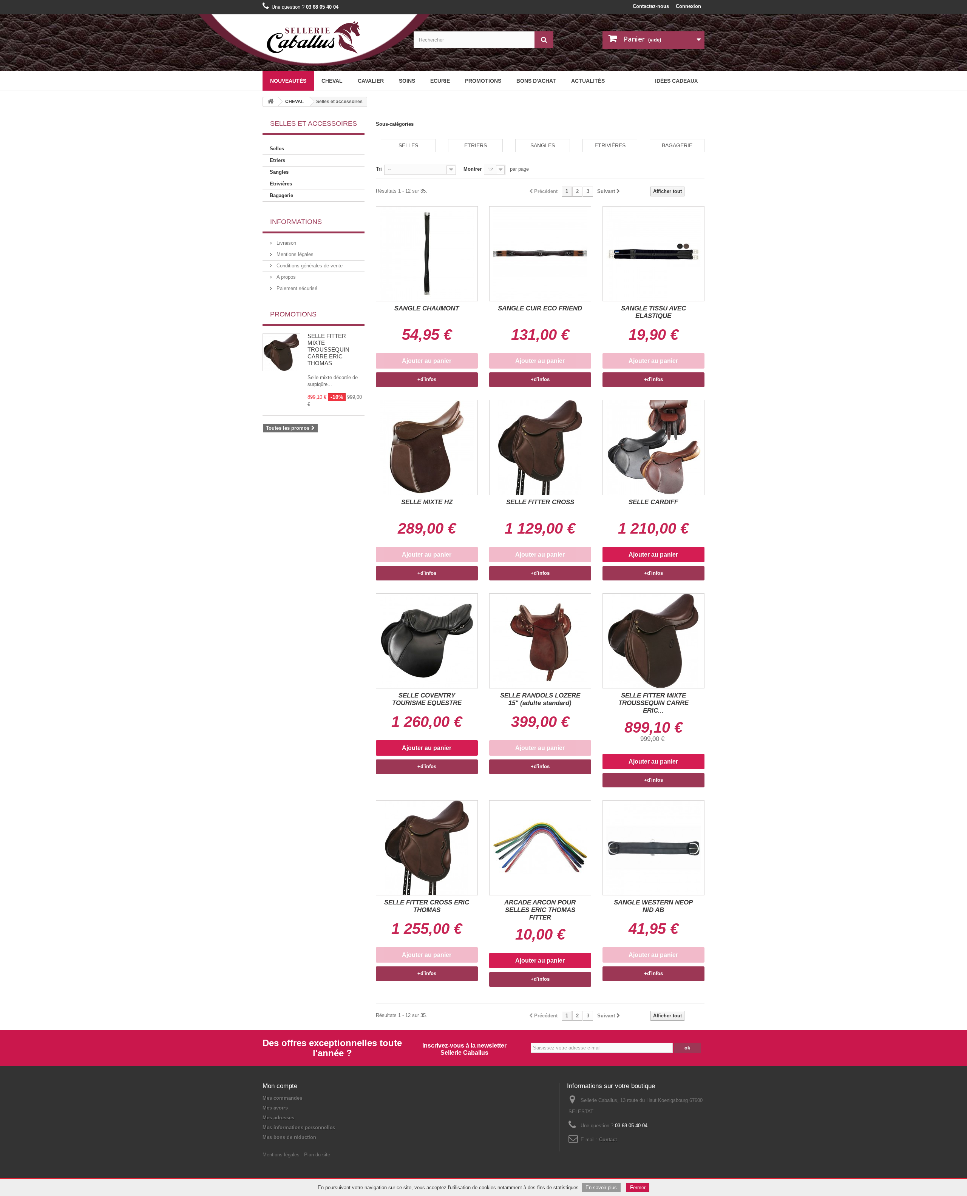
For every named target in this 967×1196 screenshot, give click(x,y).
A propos (285, 277)
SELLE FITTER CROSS (540, 502)
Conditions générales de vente (309, 266)
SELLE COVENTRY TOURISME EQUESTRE (427, 699)
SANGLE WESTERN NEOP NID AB (653, 906)
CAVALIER (371, 81)
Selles (277, 148)
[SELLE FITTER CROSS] (540, 447)
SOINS (407, 81)
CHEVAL (332, 81)
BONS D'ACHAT (536, 81)
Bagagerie (281, 195)
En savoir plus (601, 1187)
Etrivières (281, 184)
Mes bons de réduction (289, 1137)
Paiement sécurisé (296, 288)
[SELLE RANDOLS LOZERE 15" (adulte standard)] (540, 641)
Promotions (483, 81)
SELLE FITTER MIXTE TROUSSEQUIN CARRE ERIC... (653, 703)
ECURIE (440, 81)
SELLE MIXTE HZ (427, 502)
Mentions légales (294, 254)
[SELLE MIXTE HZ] (426, 447)
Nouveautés (288, 81)
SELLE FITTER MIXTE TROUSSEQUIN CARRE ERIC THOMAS (328, 349)
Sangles (279, 172)
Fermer (638, 1187)
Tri (379, 169)
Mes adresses (278, 1117)
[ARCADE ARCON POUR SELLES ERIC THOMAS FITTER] (540, 848)
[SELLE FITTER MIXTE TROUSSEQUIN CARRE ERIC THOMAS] (653, 641)
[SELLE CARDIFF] (653, 447)
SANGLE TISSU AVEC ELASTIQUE (653, 312)
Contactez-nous (651, 6)
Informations (296, 221)
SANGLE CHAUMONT (426, 308)
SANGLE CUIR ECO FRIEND (540, 308)
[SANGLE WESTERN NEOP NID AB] (653, 848)
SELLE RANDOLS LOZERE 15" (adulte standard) (540, 699)
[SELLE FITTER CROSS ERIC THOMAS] (426, 848)
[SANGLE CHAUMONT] (426, 254)
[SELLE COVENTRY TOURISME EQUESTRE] (426, 641)
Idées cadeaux (676, 81)
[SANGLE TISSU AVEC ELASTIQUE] (653, 254)
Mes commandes (282, 1098)
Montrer (472, 169)
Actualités (588, 81)
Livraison (285, 243)
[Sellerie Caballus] (332, 38)
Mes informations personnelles (299, 1127)
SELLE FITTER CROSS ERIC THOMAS (426, 906)
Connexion (688, 6)
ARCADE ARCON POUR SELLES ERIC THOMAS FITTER (540, 910)
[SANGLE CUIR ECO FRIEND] (540, 254)
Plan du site (317, 1154)
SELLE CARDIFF (653, 502)
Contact (608, 1139)
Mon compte (280, 1086)
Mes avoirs (275, 1108)
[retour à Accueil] (270, 101)
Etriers (277, 160)
